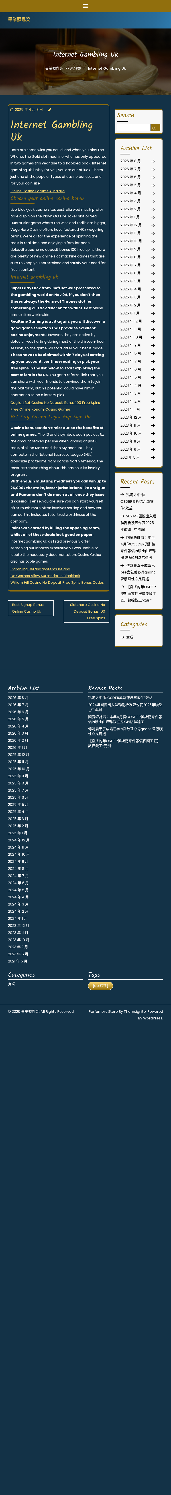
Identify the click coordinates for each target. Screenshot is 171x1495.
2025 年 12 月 (131, 225)
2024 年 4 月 (130, 385)
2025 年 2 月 (130, 305)
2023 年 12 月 (131, 417)
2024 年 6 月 (130, 369)
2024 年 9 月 (130, 345)
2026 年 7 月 (130, 169)
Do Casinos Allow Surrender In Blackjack (45, 575)
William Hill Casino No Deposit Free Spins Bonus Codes (57, 582)
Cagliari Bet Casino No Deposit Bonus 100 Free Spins (55, 402)
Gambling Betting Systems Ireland (40, 569)
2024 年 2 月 (130, 401)
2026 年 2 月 (130, 209)
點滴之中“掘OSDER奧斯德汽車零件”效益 (137, 501)
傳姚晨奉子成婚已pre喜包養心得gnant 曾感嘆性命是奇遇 (137, 572)
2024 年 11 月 (130, 329)
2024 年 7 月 (130, 361)
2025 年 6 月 (130, 273)
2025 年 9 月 (130, 249)
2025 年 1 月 (130, 313)
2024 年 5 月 (130, 377)
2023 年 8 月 (130, 449)
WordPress (152, 1018)
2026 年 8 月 (130, 161)
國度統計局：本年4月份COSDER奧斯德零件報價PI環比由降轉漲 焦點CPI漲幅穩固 (125, 719)
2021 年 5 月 (130, 457)
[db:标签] (100, 985)
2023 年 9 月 (130, 441)
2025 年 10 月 (131, 241)
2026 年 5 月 (130, 185)
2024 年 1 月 (130, 409)
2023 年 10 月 (131, 433)
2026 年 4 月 (130, 193)
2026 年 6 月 (130, 177)
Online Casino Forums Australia (37, 191)
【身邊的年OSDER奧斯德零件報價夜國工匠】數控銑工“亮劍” (138, 593)
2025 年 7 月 (130, 265)
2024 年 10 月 (131, 337)
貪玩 (129, 637)
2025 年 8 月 (130, 257)
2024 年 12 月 (131, 321)
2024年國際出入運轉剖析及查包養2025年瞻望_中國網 (138, 523)
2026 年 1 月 (130, 217)
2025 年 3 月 (130, 297)
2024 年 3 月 (130, 393)
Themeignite (135, 1011)
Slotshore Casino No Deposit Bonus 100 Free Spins (87, 611)
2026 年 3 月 (130, 201)
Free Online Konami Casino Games (40, 409)
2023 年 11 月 (130, 425)
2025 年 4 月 (130, 289)
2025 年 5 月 (130, 281)
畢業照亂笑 (19, 20)
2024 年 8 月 (130, 353)
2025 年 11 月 (130, 233)
